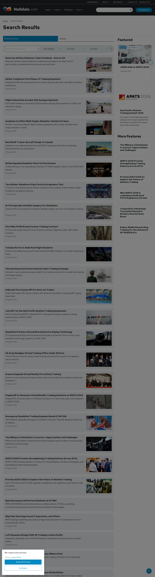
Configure (23, 568)
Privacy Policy (16, 557)
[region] (23, 562)
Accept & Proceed (23, 562)
